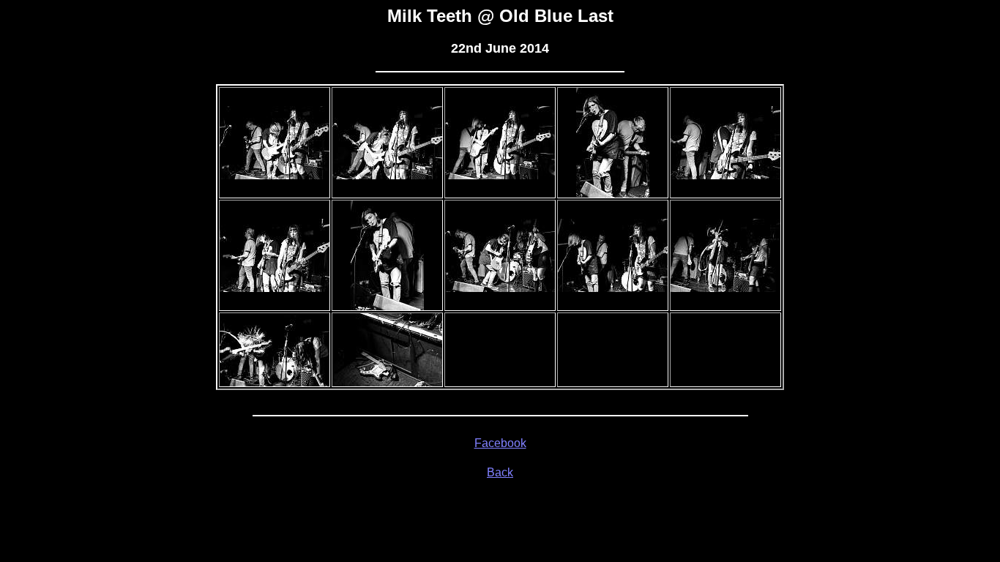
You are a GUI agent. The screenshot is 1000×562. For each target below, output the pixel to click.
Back (500, 472)
